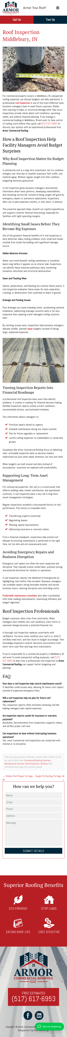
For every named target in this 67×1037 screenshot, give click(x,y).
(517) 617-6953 (49, 123)
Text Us (50, 20)
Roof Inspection (32, 763)
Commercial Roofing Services (37, 760)
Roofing (43, 763)
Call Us (17, 20)
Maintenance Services (14, 763)
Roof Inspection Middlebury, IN (21, 36)
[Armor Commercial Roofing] (11, 7)
